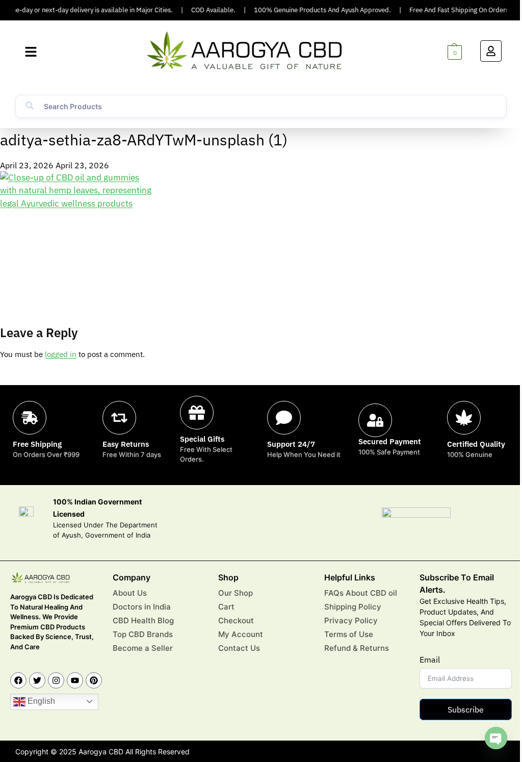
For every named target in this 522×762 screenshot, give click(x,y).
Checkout (236, 620)
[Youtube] (75, 680)
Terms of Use (348, 634)
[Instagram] (56, 680)
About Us (130, 593)
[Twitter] (37, 680)
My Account (240, 634)
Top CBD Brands (143, 634)
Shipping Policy (352, 607)
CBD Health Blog (143, 620)
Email (430, 659)
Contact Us (239, 648)
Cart (226, 607)
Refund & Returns (356, 648)
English (40, 701)
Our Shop (235, 593)
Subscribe (466, 709)
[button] (30, 52)
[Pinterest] (94, 680)
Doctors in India (142, 607)
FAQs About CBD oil (360, 593)
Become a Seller (143, 648)
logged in (60, 354)
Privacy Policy (351, 620)
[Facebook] (18, 680)
